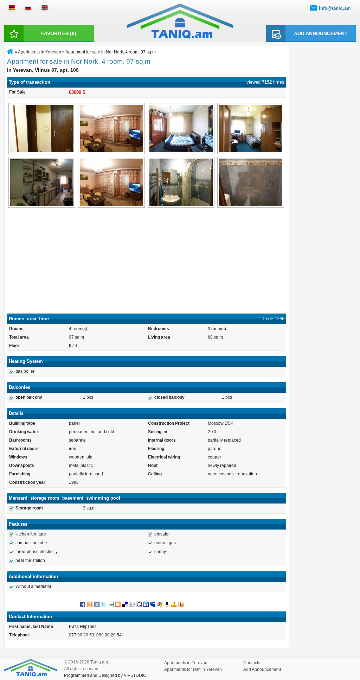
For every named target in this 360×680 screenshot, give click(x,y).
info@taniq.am (335, 8)
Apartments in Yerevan (39, 52)
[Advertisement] (146, 261)
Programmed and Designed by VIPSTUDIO (105, 675)
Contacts (251, 662)
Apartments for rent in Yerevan (193, 669)
